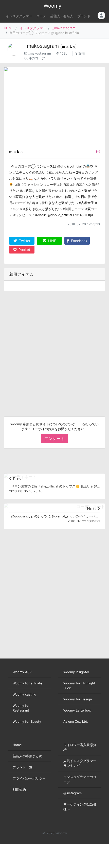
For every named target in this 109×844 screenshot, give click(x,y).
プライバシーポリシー (29, 778)
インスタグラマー (19, 16)
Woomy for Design (77, 699)
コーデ (41, 16)
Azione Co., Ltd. (75, 721)
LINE (51, 241)
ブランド (83, 16)
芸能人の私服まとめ (27, 756)
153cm (64, 53)
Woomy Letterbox (77, 710)
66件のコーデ (34, 58)
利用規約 (19, 789)
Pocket (23, 249)
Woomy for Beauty (27, 721)
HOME (8, 28)
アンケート (54, 438)
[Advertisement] (54, 349)
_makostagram (63, 28)
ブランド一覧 (22, 767)
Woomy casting (24, 694)
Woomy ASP (22, 672)
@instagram (72, 793)
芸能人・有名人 (61, 16)
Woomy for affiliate (27, 683)
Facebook (78, 241)
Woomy (52, 6)
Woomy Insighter (76, 672)
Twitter (24, 241)
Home (17, 745)
